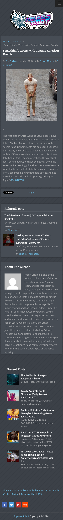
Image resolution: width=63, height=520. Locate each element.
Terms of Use (28, 494)
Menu (59, 3)
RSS (40, 494)
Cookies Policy (10, 494)
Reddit (25, 504)
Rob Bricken (11, 61)
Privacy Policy (53, 490)
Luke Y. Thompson (29, 253)
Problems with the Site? (31, 490)
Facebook (4, 504)
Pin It (31, 192)
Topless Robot (21, 516)
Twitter (11, 504)
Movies (50, 61)
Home (6, 41)
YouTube (18, 504)
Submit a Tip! (8, 490)
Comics (17, 41)
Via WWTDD (17, 180)
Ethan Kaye (14, 230)
